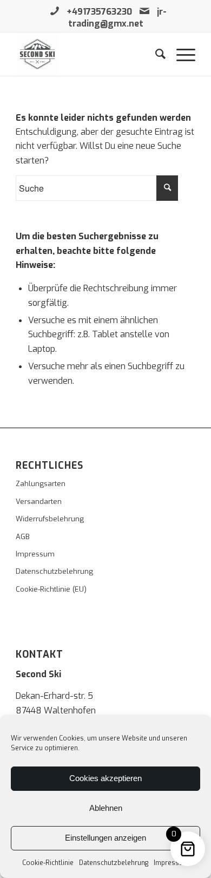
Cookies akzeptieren (105, 778)
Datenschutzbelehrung (113, 863)
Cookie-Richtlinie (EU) (51, 589)
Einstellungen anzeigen (105, 837)
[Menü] (180, 54)
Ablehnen (105, 808)
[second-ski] (87, 54)
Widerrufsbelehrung (50, 518)
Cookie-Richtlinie (48, 863)
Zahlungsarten (40, 483)
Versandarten (39, 501)
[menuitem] (155, 54)
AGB (23, 536)
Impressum (171, 863)
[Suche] (155, 54)
